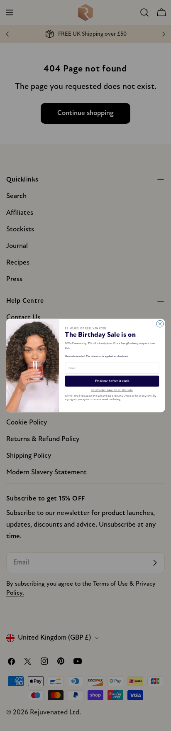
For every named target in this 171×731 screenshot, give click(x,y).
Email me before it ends (112, 381)
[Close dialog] (160, 323)
